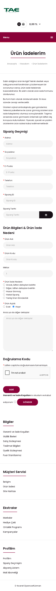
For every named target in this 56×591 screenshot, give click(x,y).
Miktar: (6, 267)
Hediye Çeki (9, 522)
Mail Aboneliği (10, 572)
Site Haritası (9, 491)
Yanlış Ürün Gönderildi (17, 298)
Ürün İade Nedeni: (14, 281)
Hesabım (24, 63)
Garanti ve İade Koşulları (16, 431)
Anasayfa (12, 63)
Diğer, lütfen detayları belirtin (20, 288)
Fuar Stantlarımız (12, 455)
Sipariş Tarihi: (9, 208)
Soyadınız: (10, 151)
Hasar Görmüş (13, 291)
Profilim (7, 558)
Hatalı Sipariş (12, 294)
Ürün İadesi (9, 486)
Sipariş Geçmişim (12, 563)
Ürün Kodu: (10, 253)
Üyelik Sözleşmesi (12, 450)
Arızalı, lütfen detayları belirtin (21, 284)
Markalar (7, 517)
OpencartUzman (32, 585)
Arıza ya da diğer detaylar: (16, 312)
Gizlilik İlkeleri (9, 436)
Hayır (18, 306)
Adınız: (8, 137)
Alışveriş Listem (11, 567)
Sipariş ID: (9, 194)
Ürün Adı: (9, 239)
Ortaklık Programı (12, 527)
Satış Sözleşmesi (12, 441)
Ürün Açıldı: (10, 303)
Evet (8, 306)
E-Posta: (9, 166)
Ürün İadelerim (40, 63)
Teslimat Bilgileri (11, 445)
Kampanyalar (10, 531)
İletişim (7, 481)
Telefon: (9, 180)
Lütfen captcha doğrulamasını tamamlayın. (26, 365)
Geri (11, 389)
